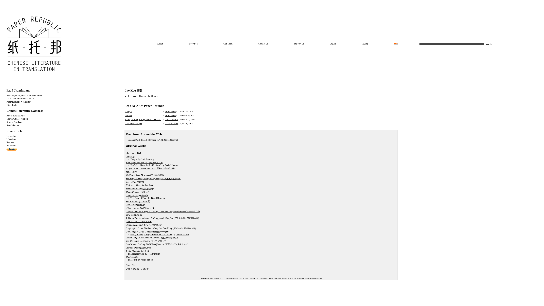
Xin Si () (131, 172)
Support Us (299, 43)
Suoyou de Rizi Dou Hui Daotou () (150, 168)
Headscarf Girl (133, 140)
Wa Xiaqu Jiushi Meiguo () (145, 175)
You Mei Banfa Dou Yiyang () (146, 241)
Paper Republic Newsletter (18, 102)
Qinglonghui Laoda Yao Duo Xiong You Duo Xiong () (161, 228)
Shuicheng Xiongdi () (139, 185)
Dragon (128, 111)
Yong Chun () (134, 215)
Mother (128, 115)
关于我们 (193, 44)
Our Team (227, 43)
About (160, 43)
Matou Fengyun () (138, 192)
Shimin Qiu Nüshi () (140, 208)
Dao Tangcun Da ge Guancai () (147, 231)
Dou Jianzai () (135, 204)
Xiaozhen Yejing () (138, 201)
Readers (10, 142)
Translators (11, 136)
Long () (130, 156)
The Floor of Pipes (133, 123)
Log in (333, 43)
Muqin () (132, 257)
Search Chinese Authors (17, 119)
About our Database (16, 115)
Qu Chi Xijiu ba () (139, 221)
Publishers (11, 145)
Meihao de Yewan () (140, 188)
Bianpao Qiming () (138, 247)
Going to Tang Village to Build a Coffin (143, 119)
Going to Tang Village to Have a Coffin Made (151, 234)
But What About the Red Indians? (145, 165)
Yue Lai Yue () (135, 182)
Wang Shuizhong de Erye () (144, 225)
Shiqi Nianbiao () (137, 269)
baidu (135, 96)
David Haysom (171, 123)
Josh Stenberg (171, 111)
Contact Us (263, 43)
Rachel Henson (171, 165)
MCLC (128, 96)
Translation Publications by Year (21, 98)
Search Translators (15, 122)
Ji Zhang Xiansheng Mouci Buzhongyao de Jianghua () (162, 218)
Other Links (12, 105)
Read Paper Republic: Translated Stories (24, 95)
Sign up (365, 43)
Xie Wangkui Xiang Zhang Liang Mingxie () (153, 178)
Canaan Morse (171, 119)
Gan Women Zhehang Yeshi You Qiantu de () (157, 244)
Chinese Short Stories (148, 96)
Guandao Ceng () (137, 195)
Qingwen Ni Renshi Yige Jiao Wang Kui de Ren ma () (163, 211)
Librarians (11, 139)
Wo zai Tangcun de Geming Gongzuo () (152, 237)
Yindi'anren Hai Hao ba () (144, 162)
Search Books (13, 125)
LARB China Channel (167, 140)
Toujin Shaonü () (137, 251)
